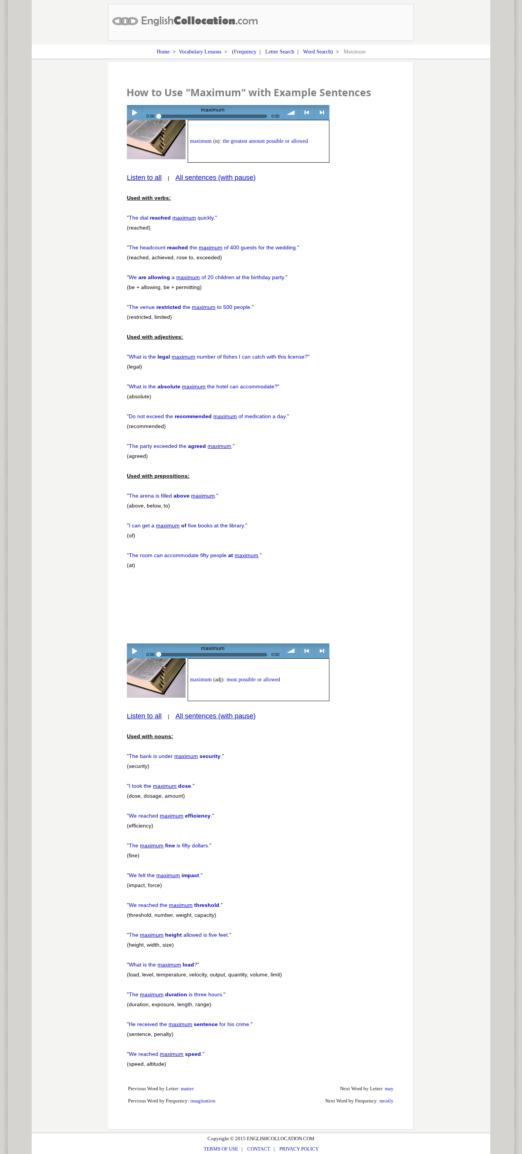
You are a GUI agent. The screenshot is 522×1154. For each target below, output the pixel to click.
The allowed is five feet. (179, 935)
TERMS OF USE (221, 1149)
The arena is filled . (172, 496)
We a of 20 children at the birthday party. (207, 277)
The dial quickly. (172, 218)
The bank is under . (175, 756)
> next (321, 112)
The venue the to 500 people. (190, 307)
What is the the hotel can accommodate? (203, 386)
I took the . (161, 786)
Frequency (245, 51)
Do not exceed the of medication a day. (208, 416)
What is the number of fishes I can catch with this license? (218, 357)
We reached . (170, 816)
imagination (203, 1101)
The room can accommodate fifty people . (194, 555)
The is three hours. (176, 994)
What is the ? (163, 965)
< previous (306, 112)
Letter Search (279, 51)
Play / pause (134, 112)
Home (163, 51)
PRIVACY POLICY (299, 1149)
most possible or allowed (253, 679)
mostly (386, 1101)
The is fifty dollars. (169, 845)
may (389, 1088)
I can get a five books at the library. (187, 525)
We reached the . (175, 905)
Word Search (317, 51)
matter (187, 1088)
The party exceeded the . (181, 446)
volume (291, 112)
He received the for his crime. (190, 1024)
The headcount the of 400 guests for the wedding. (213, 247)
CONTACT (258, 1149)
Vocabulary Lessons (200, 51)
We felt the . (165, 875)
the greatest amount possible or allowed (265, 141)
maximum (201, 141)
